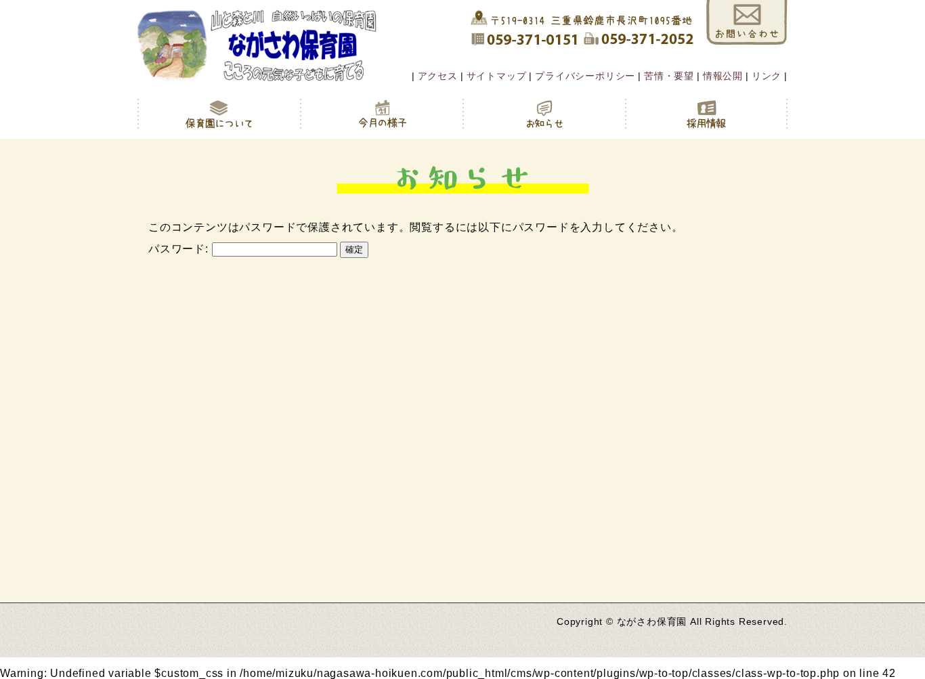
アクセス (438, 75)
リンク (766, 75)
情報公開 (723, 75)
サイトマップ (497, 75)
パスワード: (180, 249)
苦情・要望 (669, 75)
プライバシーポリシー (585, 75)
